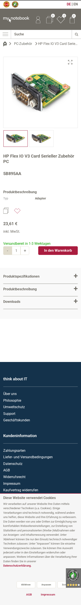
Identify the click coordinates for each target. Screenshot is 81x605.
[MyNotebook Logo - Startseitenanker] (14, 19)
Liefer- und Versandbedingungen (28, 457)
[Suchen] (76, 34)
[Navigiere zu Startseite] (5, 44)
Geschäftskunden (16, 420)
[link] (38, 19)
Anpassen (46, 584)
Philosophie (12, 400)
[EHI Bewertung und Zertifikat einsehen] (8, 6)
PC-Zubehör (23, 44)
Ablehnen (26, 584)
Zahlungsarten (14, 451)
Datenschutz (12, 464)
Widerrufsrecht (14, 477)
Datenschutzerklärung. (17, 565)
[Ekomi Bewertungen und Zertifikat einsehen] (17, 6)
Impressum (11, 484)
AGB (6, 470)
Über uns (10, 394)
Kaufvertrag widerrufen (20, 490)
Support (9, 414)
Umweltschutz (14, 407)
